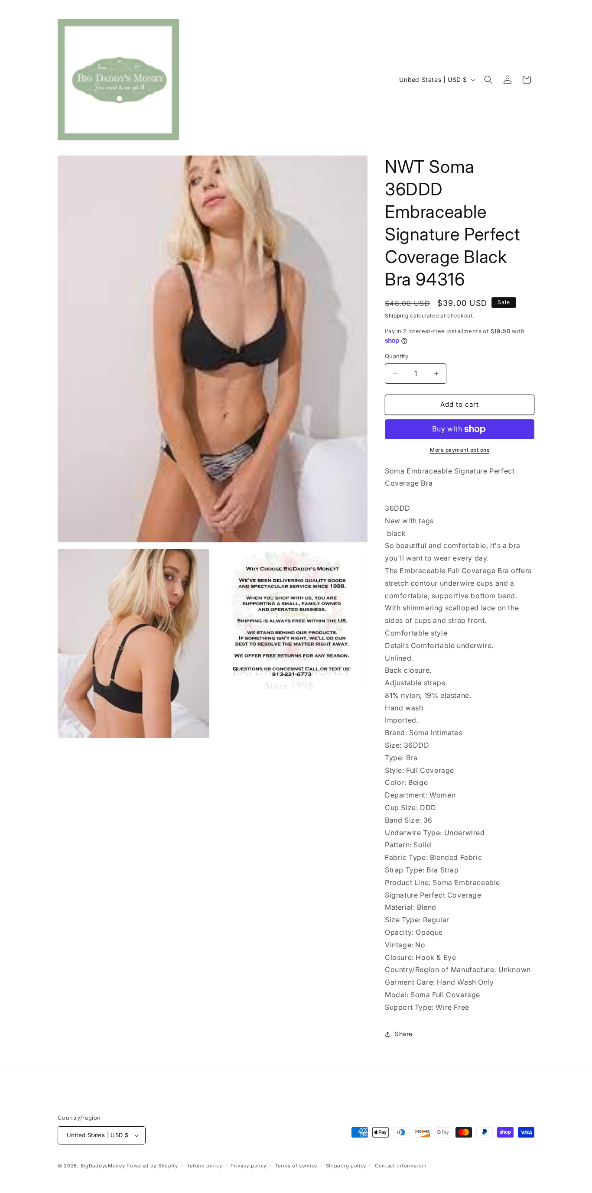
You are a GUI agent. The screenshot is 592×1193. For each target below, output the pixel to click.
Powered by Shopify (152, 1166)
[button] (488, 79)
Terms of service (296, 1166)
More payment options (459, 450)
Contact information (401, 1166)
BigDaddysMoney (103, 1166)
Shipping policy (346, 1166)
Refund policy (204, 1166)
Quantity (396, 356)
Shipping (397, 315)
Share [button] (404, 1033)
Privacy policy (249, 1166)
